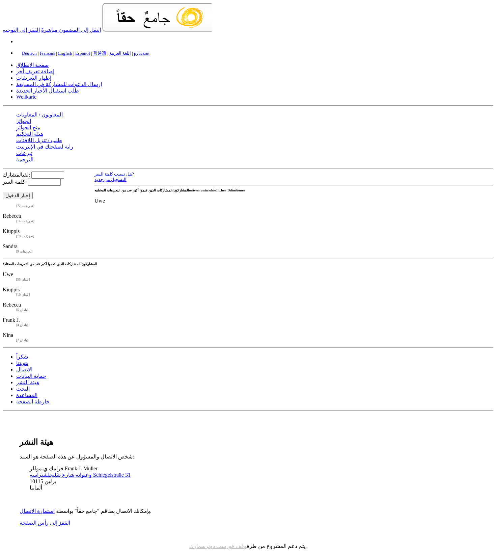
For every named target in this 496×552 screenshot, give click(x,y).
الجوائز (23, 121)
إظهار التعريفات (33, 78)
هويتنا (22, 363)
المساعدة (26, 395)
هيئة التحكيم (29, 134)
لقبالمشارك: (16, 175)
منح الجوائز (28, 127)
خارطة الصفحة (33, 401)
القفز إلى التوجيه (21, 30)
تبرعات (24, 153)
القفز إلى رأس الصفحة (45, 523)
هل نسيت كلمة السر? (114, 174)
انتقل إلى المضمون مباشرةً (71, 30)
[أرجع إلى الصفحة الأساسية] (157, 30)
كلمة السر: (15, 182)
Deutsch (29, 53)
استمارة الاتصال (37, 511)
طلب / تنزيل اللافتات (39, 140)
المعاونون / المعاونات (39, 114)
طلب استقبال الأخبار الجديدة (47, 91)
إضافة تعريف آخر (35, 71)
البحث (23, 389)
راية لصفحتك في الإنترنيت (44, 147)
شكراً (22, 357)
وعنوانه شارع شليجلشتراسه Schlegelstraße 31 (80, 475)
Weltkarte (26, 97)
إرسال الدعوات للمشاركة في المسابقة (59, 84)
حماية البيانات (31, 376)
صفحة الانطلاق (32, 65)
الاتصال (24, 369)
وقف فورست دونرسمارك (218, 546)
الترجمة (24, 159)
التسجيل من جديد (110, 179)
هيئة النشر (27, 382)
